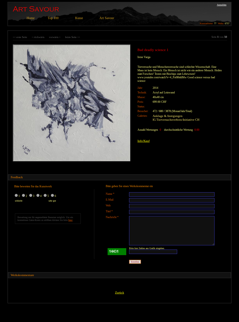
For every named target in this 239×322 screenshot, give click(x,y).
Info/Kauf (143, 141)
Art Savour (106, 18)
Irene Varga (143, 57)
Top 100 (53, 18)
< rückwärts (38, 37)
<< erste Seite (20, 37)
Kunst (79, 18)
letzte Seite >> (72, 37)
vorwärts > (54, 37)
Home (31, 18)
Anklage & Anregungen (168, 116)
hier (70, 220)
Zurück (119, 292)
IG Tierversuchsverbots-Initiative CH (176, 119)
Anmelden (221, 4)
